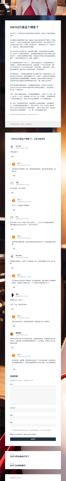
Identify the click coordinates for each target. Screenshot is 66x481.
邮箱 (12, 415)
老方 (23, 124)
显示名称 (13, 408)
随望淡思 (18, 333)
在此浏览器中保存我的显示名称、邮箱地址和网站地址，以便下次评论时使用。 (32, 430)
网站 (11, 422)
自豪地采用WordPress (16, 477)
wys (17, 217)
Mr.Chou (19, 255)
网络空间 (29, 124)
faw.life (18, 146)
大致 (17, 182)
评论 (12, 384)
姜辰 (17, 294)
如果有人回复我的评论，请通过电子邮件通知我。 (24, 434)
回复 (12, 156)
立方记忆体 (11, 6)
